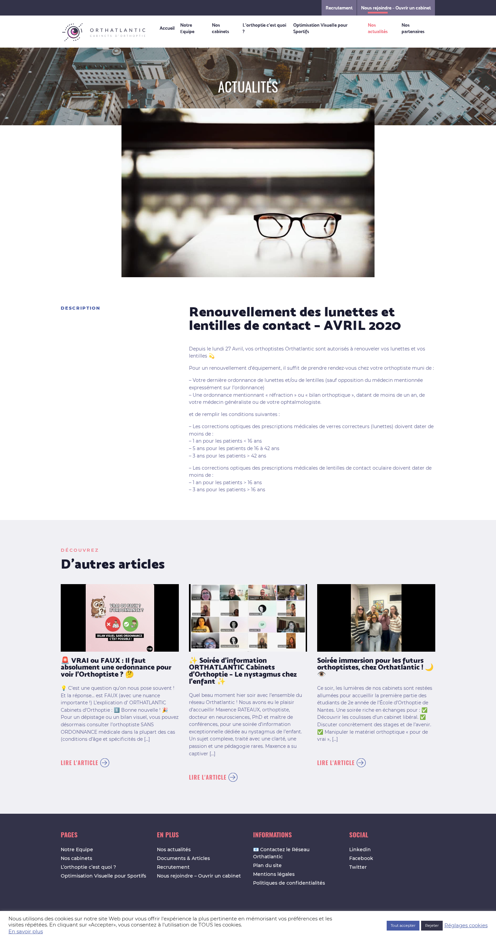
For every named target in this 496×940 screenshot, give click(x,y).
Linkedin (360, 849)
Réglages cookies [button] (466, 925)
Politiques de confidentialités (289, 883)
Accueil (167, 28)
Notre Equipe (187, 28)
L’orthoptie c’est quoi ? (264, 28)
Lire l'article (79, 763)
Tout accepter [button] (403, 925)
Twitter (358, 867)
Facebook (361, 858)
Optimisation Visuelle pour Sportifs (320, 28)
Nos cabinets (220, 28)
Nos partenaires (413, 28)
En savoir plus (25, 932)
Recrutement (339, 7)
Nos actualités (378, 28)
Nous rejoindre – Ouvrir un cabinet (396, 7)
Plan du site (267, 865)
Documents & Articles (183, 858)
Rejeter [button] (432, 925)
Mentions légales (274, 874)
